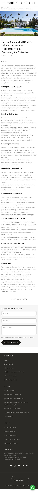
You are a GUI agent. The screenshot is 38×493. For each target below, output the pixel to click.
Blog (5, 360)
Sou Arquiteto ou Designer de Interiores (16, 412)
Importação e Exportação (12, 439)
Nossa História (8, 364)
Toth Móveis (13, 485)
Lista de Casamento (10, 435)
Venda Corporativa (10, 427)
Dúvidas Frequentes (10, 380)
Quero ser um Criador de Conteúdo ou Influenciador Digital (16, 403)
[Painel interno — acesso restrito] (25, 3)
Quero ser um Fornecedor (12, 408)
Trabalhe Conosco (9, 390)
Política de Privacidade (11, 376)
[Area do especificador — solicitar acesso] (21, 3)
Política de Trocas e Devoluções (14, 372)
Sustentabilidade (9, 431)
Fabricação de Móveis (11, 443)
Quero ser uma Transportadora (14, 398)
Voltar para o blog (19, 299)
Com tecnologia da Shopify (24, 485)
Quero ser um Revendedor (12, 394)
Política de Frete (9, 368)
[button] (4, 3)
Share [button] (5, 61)
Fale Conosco (8, 416)
